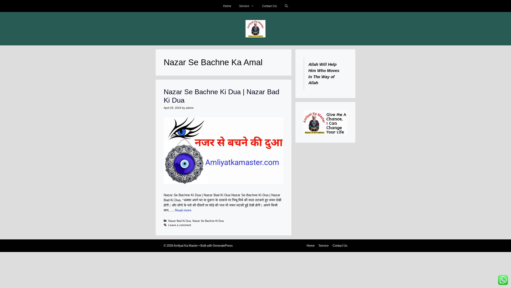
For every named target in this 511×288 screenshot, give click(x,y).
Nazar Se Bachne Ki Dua (208, 220)
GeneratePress (223, 245)
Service (244, 6)
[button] (286, 6)
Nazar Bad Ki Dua (179, 220)
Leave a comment (179, 225)
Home (227, 6)
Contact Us (269, 6)
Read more (183, 210)
